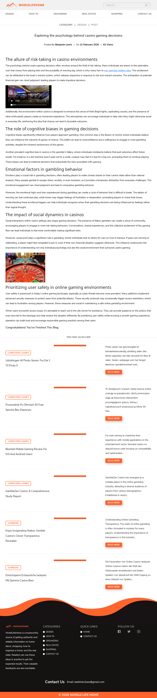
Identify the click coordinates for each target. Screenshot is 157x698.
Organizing (60, 13)
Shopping (117, 13)
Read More (114, 372)
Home (86, 631)
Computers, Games (18, 353)
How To (33, 13)
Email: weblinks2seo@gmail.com (85, 682)
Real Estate (89, 13)
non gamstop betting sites (117, 70)
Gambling (13, 523)
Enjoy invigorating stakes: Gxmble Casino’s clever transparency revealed (25, 536)
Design (9, 13)
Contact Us (144, 13)
